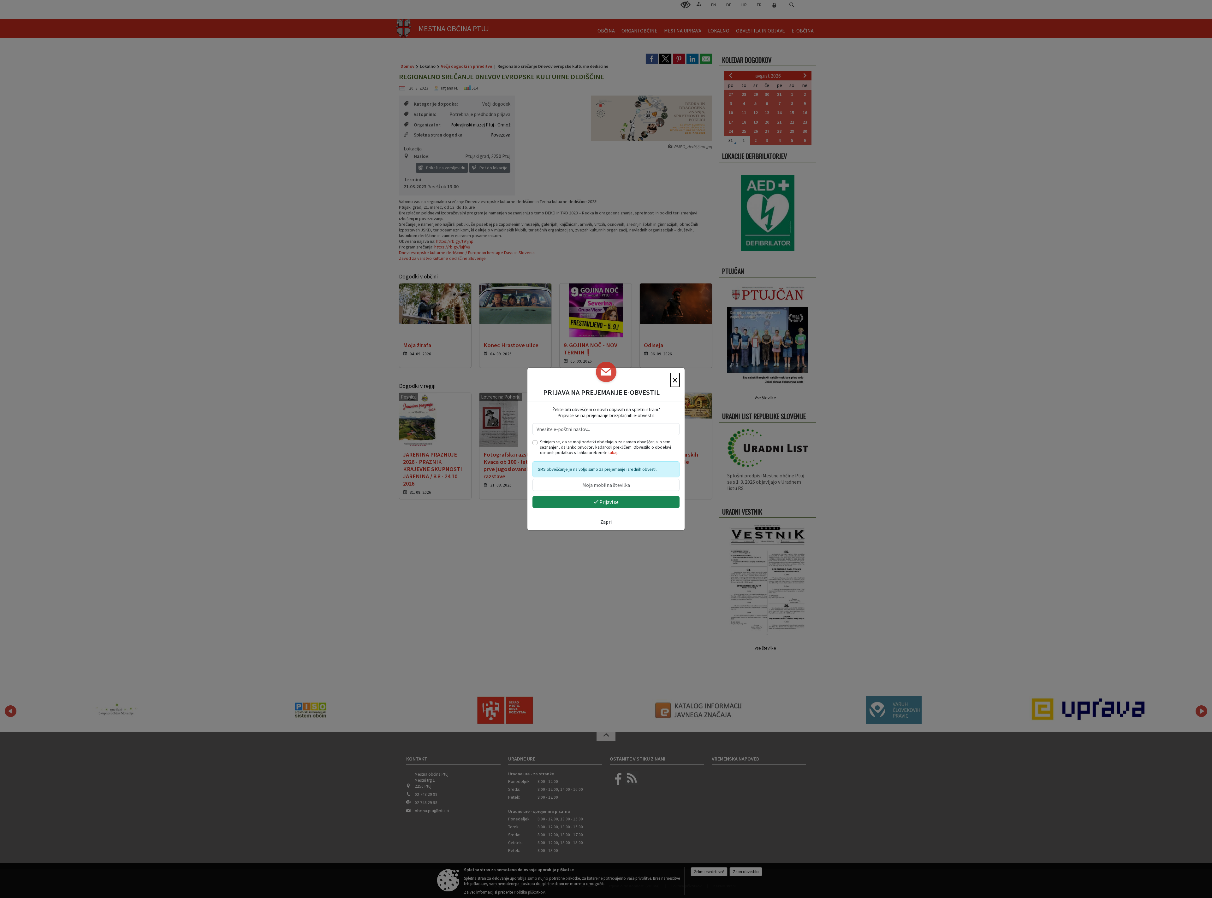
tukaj (613, 452)
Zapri (606, 522)
